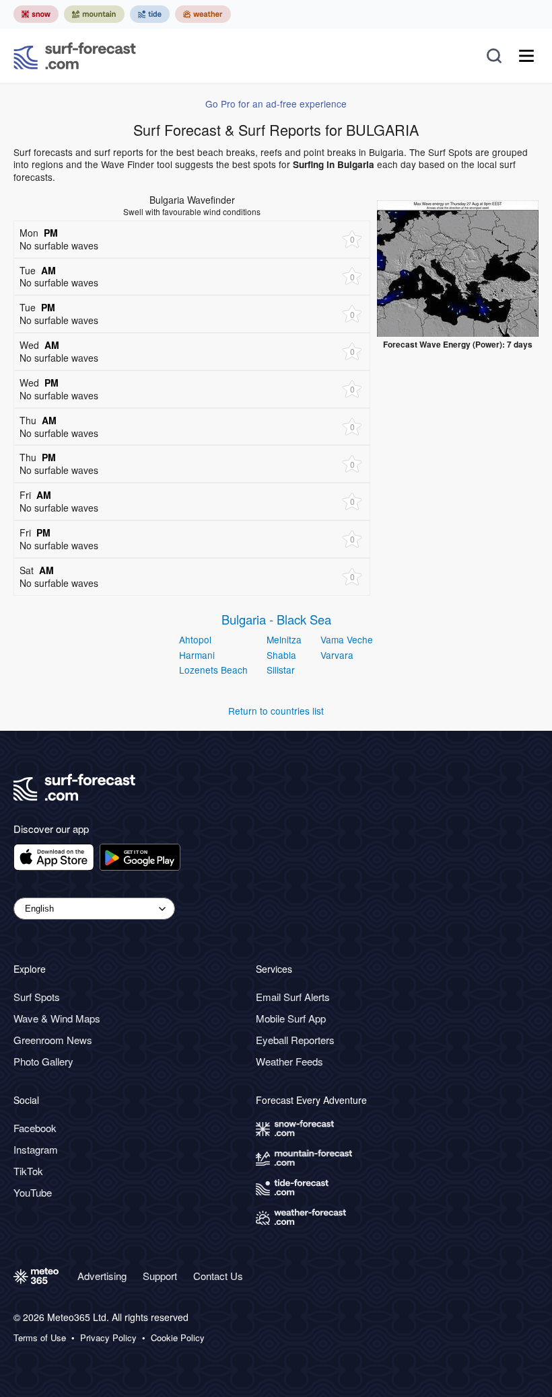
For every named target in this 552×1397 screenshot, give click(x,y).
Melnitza (284, 639)
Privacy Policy (108, 1338)
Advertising (102, 1276)
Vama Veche (346, 639)
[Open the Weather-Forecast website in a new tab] (203, 14)
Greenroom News (52, 1040)
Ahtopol (195, 639)
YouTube (32, 1192)
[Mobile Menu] (526, 56)
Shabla (281, 655)
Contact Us (218, 1276)
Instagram (35, 1149)
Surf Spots (36, 997)
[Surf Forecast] (74, 55)
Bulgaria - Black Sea (276, 619)
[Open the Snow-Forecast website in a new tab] (36, 14)
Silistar (281, 669)
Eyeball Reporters (295, 1040)
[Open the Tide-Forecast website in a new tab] (150, 14)
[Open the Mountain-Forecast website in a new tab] (94, 14)
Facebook (35, 1128)
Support (160, 1276)
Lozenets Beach (213, 669)
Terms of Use (39, 1338)
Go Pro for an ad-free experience (276, 103)
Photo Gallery (43, 1061)
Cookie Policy (178, 1338)
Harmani (197, 655)
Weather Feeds (289, 1061)
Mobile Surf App (291, 1018)
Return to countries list (276, 710)
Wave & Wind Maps (56, 1018)
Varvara (336, 655)
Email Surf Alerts (293, 997)
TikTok (28, 1171)
